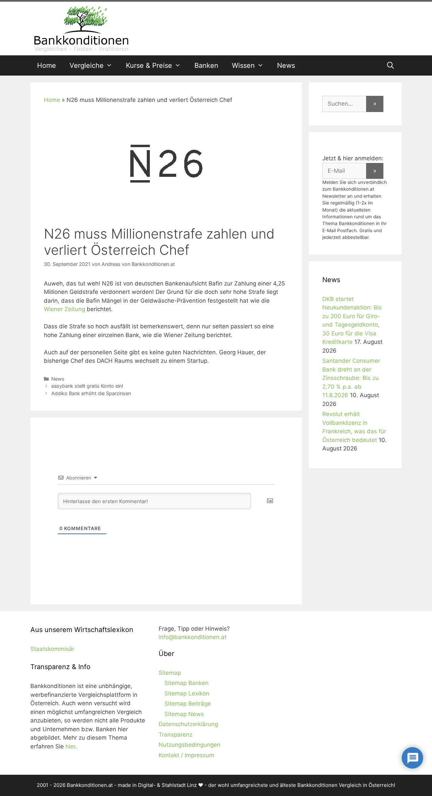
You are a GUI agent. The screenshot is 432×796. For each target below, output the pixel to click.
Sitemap (170, 672)
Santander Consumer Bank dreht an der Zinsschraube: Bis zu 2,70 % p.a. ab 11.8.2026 (351, 378)
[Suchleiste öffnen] (390, 65)
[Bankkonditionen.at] (81, 28)
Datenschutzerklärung (188, 724)
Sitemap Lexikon (186, 693)
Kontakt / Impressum (186, 755)
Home (46, 65)
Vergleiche (87, 65)
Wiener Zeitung (64, 309)
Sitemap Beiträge (187, 703)
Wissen (243, 65)
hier (70, 746)
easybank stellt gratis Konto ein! (87, 386)
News (286, 65)
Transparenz (175, 734)
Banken (206, 65)
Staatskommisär (52, 649)
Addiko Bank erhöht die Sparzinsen (91, 393)
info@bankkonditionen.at (192, 637)
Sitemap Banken (186, 683)
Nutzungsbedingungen (189, 744)
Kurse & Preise (149, 65)
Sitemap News (184, 714)
